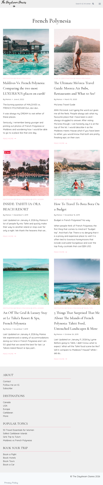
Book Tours (9, 461)
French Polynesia (23, 78)
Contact (7, 381)
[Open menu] (99, 4)
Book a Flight (9, 454)
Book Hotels (9, 457)
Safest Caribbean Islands (15, 433)
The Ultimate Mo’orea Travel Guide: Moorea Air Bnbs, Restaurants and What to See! (74, 88)
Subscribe (7, 388)
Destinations (8, 78)
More (5, 416)
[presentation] (26, 52)
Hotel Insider (38, 199)
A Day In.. (57, 78)
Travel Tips (88, 308)
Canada (7, 402)
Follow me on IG (11, 385)
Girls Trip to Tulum (12, 436)
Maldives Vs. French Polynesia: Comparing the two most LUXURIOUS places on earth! (24, 88)
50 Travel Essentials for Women (18, 430)
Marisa (8, 99)
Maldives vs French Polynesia (17, 440)
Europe (6, 409)
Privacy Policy (11, 482)
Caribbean (8, 412)
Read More (9, 138)
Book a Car (8, 464)
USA (5, 405)
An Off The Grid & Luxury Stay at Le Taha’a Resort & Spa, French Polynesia (25, 318)
